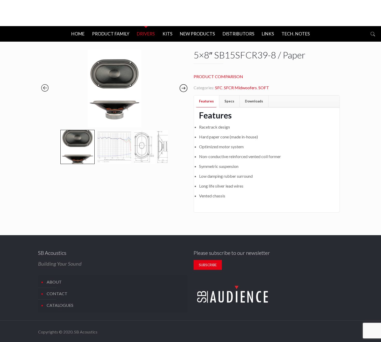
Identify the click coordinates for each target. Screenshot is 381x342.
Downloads (254, 101)
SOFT (263, 87)
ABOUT (54, 281)
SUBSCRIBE (208, 265)
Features (206, 101)
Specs (229, 101)
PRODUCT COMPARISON (218, 76)
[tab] (206, 101)
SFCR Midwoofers (240, 87)
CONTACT (57, 293)
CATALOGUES (60, 305)
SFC (218, 87)
